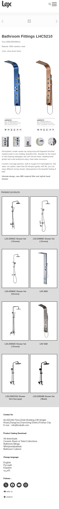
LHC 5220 (44, 344)
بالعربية (6, 470)
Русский (7, 465)
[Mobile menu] (54, 4)
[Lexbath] (7, 4)
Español (7, 468)
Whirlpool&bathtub (12, 446)
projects (9, 497)
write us (9, 491)
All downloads (10, 438)
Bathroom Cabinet (12, 449)
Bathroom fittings (11, 444)
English (7, 462)
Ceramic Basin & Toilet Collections (20, 441)
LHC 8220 (44, 291)
